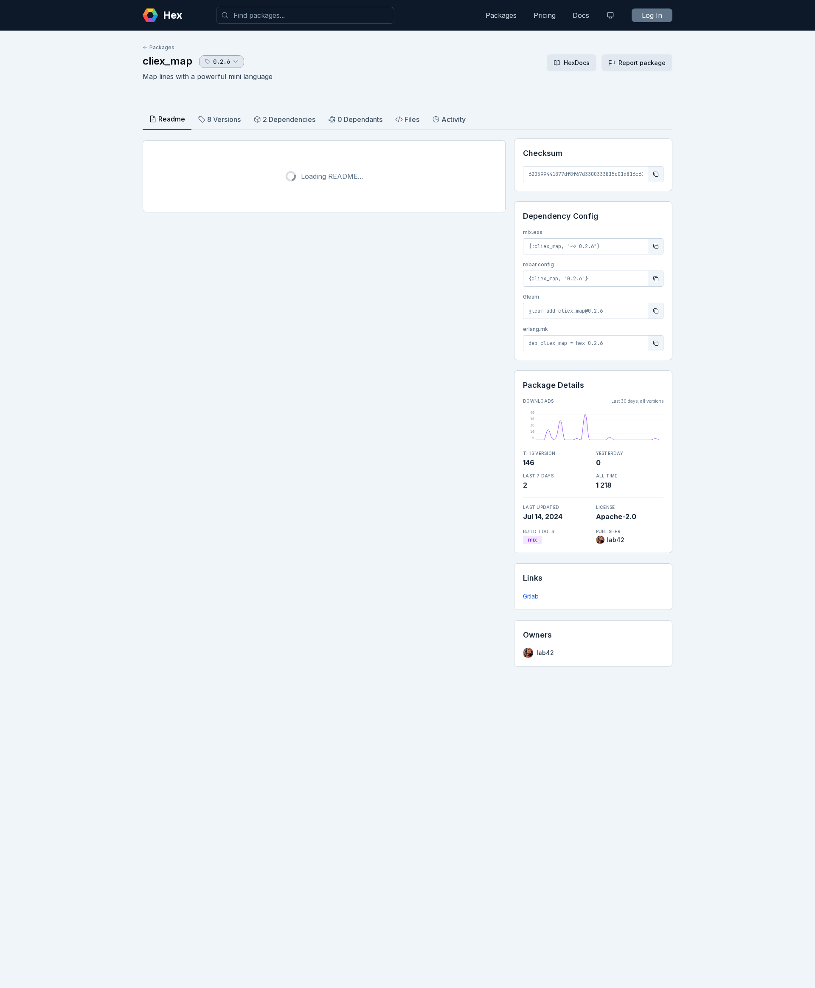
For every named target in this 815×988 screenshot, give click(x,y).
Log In (652, 15)
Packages (501, 15)
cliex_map (167, 61)
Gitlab (531, 596)
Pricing (545, 15)
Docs (581, 15)
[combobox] (305, 15)
